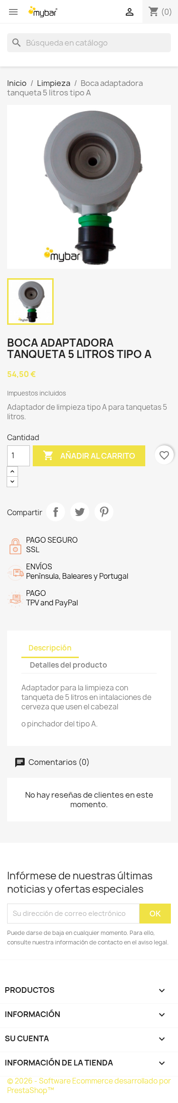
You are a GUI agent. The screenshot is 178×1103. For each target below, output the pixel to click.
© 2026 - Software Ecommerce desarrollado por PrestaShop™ (89, 1085)
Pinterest (103, 511)
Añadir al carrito (89, 455)
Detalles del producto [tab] (68, 665)
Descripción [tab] (50, 648)
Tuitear (79, 511)
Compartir (55, 511)
